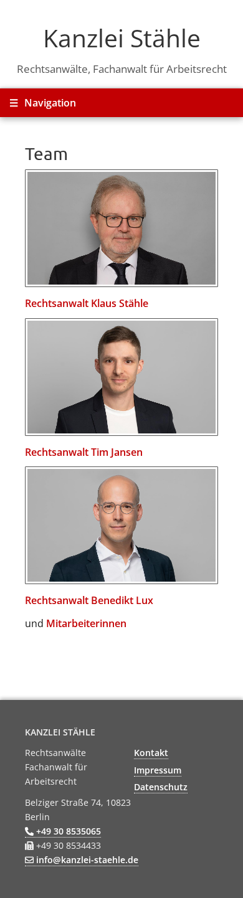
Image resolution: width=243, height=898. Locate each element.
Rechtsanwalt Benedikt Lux (89, 600)
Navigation (42, 103)
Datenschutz (161, 787)
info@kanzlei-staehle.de (86, 860)
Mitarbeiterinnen (86, 623)
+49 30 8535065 (67, 831)
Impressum (157, 770)
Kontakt (151, 753)
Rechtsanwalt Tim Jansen (84, 452)
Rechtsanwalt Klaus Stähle (86, 303)
